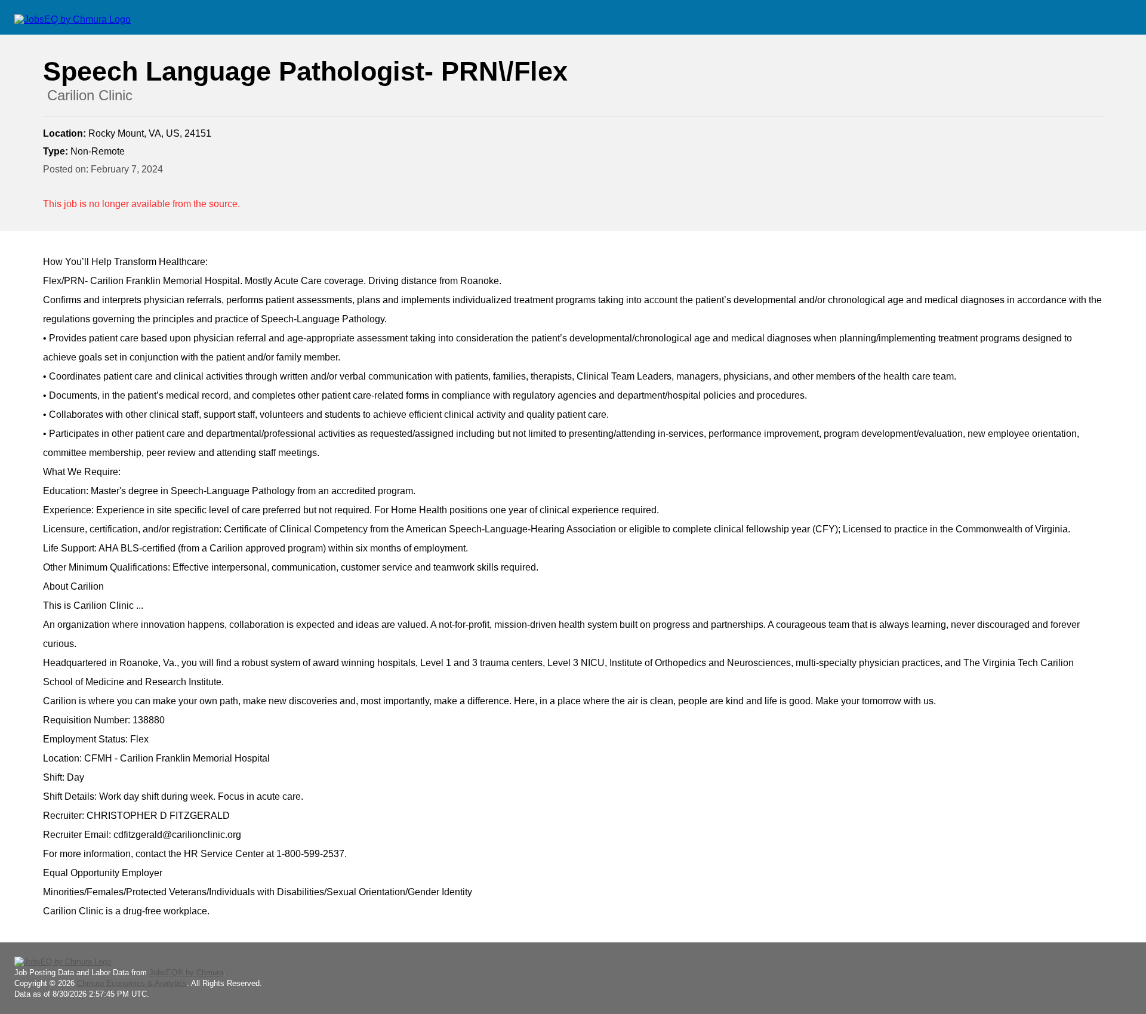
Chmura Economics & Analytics (132, 983)
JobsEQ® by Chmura (186, 972)
